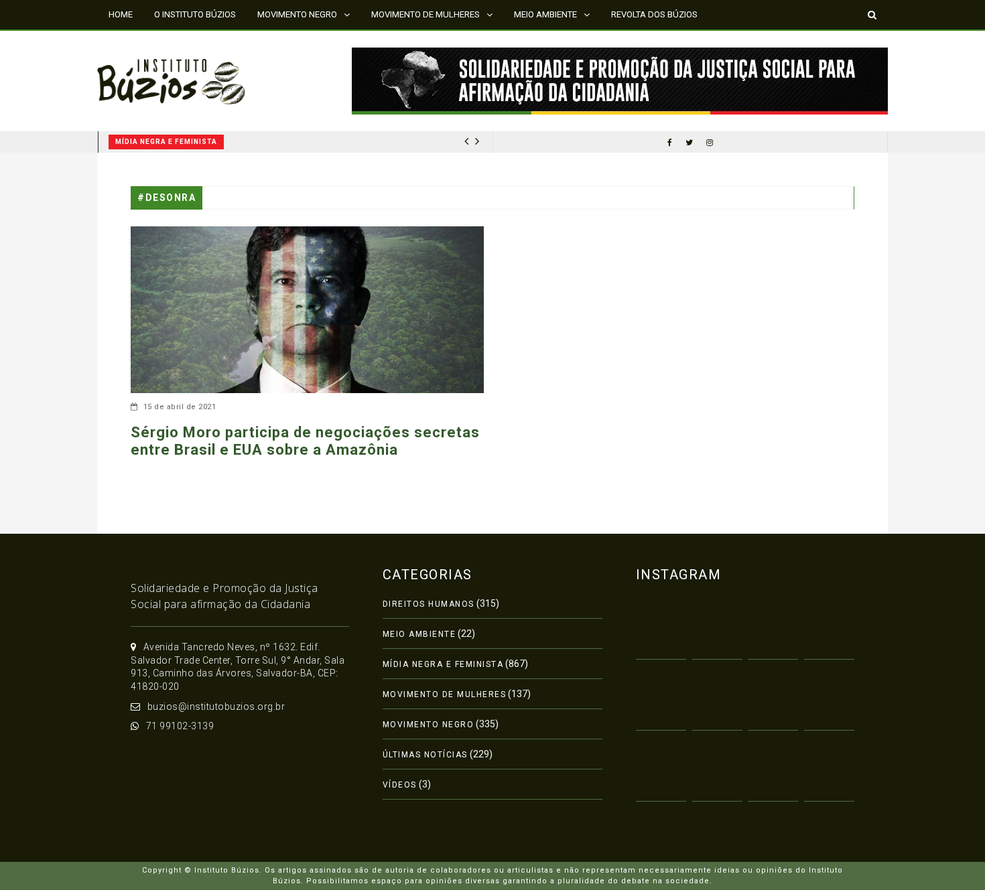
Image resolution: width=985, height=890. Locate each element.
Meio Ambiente (419, 634)
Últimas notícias (425, 754)
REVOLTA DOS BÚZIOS (654, 14)
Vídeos (400, 785)
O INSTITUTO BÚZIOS (195, 14)
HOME (121, 14)
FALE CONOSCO (139, 43)
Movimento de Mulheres (445, 694)
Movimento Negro (428, 724)
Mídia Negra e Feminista (166, 141)
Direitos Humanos (428, 604)
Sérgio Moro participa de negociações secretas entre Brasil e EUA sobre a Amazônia (305, 441)
